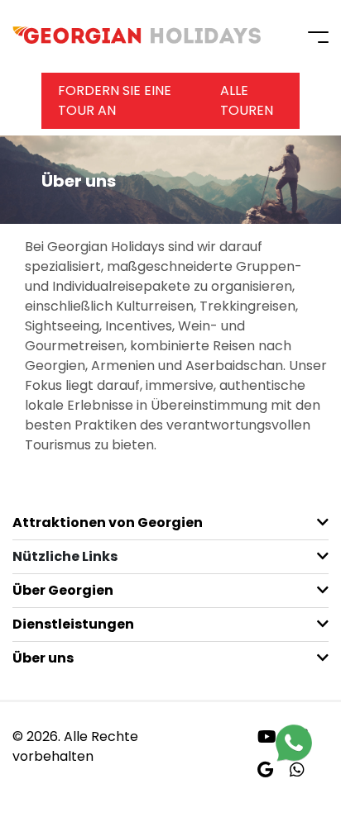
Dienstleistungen (73, 624)
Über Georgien (62, 590)
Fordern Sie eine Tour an (114, 100)
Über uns (43, 657)
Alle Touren (246, 100)
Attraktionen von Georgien (107, 522)
